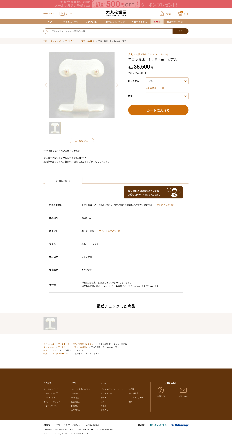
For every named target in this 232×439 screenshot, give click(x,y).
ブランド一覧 (63, 343)
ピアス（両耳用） (87, 41)
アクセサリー (71, 41)
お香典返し (76, 401)
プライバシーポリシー (85, 429)
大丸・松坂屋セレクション (84, 343)
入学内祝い (76, 409)
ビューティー (173, 21)
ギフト (51, 21)
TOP (45, 41)
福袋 (130, 401)
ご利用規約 (48, 429)
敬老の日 (104, 409)
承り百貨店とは (153, 88)
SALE (157, 21)
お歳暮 (131, 389)
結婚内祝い (76, 397)
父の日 (103, 401)
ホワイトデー (106, 393)
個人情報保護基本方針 (105, 429)
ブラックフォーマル (59, 353)
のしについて (163, 204)
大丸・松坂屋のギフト (80, 389)
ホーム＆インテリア (115, 21)
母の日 (103, 397)
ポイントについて (108, 230)
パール (53, 350)
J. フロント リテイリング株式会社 (68, 425)
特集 (45, 350)
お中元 (103, 405)
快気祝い (75, 405)
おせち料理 (133, 393)
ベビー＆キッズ (139, 21)
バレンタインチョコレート (112, 389)
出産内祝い (76, 393)
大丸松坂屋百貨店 (92, 425)
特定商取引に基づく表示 (64, 429)
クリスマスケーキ (136, 397)
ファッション (92, 21)
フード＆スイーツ (69, 21)
